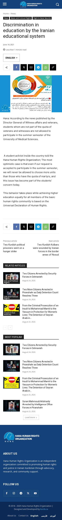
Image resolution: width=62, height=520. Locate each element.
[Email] (31, 67)
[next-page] (10, 327)
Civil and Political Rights (11, 282)
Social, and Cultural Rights (21, 18)
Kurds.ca (44, 509)
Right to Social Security (42, 18)
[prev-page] (5, 327)
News (13, 13)
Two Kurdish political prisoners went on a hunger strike (14, 248)
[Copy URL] (53, 67)
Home (6, 13)
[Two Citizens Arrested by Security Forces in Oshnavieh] (11, 278)
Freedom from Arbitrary (9, 313)
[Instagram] (13, 493)
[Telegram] (38, 67)
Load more (30, 417)
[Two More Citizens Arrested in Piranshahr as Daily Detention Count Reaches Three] (11, 294)
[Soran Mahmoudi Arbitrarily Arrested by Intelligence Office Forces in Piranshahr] (11, 406)
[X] (24, 67)
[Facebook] (16, 67)
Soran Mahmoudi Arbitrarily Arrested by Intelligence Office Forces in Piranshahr (37, 404)
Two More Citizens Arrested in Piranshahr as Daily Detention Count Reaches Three (40, 292)
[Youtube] (35, 493)
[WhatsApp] (45, 67)
